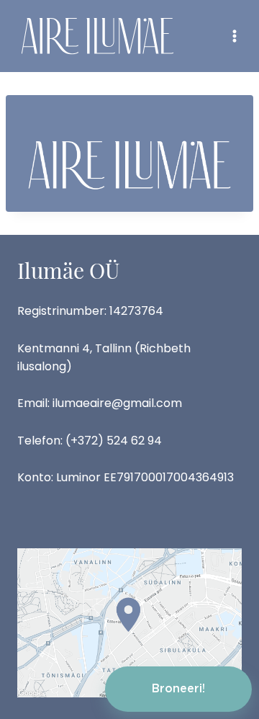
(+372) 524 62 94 (113, 440)
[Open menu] (234, 36)
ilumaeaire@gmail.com (117, 403)
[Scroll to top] (223, 632)
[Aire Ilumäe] (97, 36)
